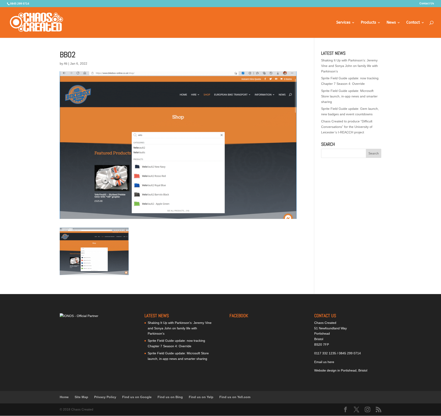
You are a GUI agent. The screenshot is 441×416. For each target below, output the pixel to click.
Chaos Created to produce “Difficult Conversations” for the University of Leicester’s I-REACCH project (346, 126)
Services (343, 23)
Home (64, 397)
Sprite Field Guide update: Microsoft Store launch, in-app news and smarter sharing (349, 96)
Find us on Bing (170, 397)
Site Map (81, 397)
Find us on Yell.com (234, 397)
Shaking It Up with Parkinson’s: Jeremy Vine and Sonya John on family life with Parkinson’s (349, 65)
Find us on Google (137, 397)
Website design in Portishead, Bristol (340, 370)
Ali (65, 63)
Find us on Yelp (201, 397)
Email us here (324, 362)
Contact (413, 23)
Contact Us (426, 3)
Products (368, 23)
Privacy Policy (105, 397)
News (391, 23)
